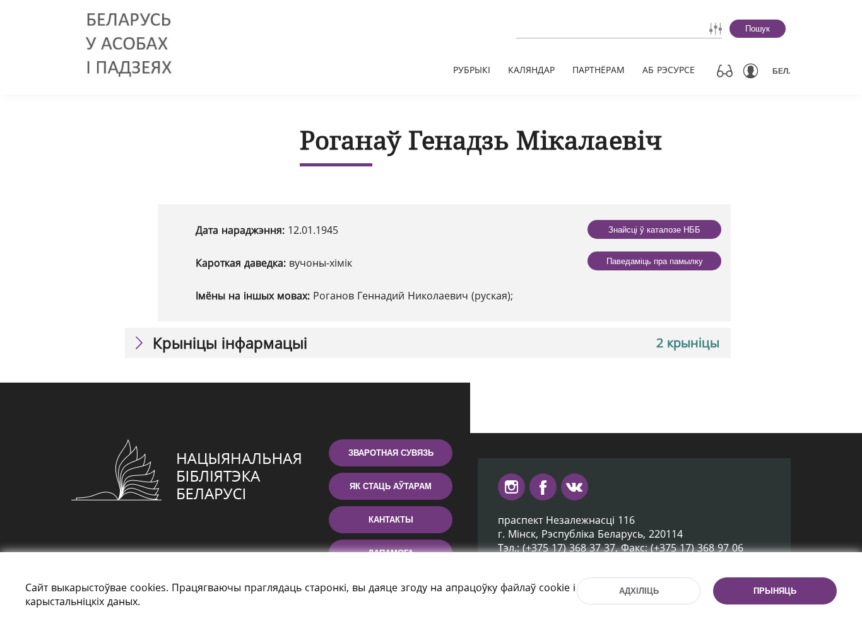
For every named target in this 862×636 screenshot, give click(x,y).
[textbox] (583, 28)
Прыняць (774, 591)
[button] (428, 343)
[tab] (428, 343)
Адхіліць (639, 591)
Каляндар (531, 70)
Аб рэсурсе (668, 70)
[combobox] (583, 28)
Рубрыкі (471, 70)
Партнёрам (598, 70)
